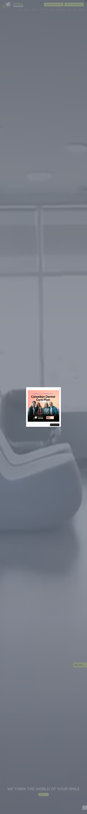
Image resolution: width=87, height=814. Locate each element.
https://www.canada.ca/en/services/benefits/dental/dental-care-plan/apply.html (43, 391)
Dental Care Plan (54, 424)
